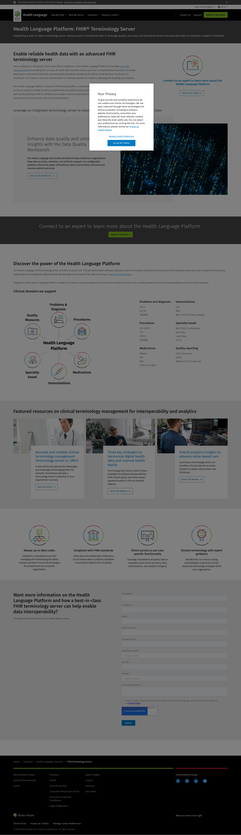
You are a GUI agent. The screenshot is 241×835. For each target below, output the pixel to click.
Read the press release (120, 274)
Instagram (187, 781)
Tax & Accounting (58, 786)
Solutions (92, 15)
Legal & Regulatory (59, 806)
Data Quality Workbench (40, 176)
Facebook (178, 781)
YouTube (205, 781)
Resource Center (110, 15)
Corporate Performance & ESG (64, 791)
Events (16, 786)
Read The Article (45, 487)
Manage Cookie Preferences (121, 136)
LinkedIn (196, 781)
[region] (121, 117)
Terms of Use (19, 823)
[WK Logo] (23, 815)
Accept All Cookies (121, 143)
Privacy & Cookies (40, 823)
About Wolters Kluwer (24, 774)
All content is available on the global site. (80, 2)
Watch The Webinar (118, 491)
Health (53, 780)
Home (16, 761)
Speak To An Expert (215, 15)
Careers (89, 780)
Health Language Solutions (49, 761)
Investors (90, 786)
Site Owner (90, 791)
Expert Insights (92, 774)
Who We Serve (76, 15)
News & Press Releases (24, 780)
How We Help (57, 15)
